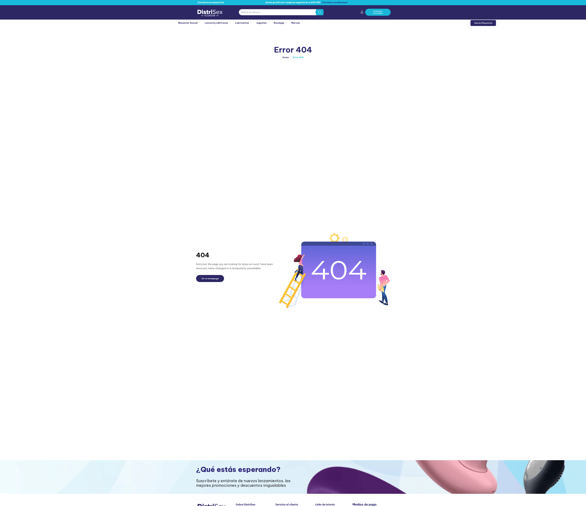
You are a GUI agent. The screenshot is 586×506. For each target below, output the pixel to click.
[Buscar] (320, 12)
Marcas (295, 23)
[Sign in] (362, 12)
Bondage (279, 23)
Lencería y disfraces (216, 23)
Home (285, 57)
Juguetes (261, 23)
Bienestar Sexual (188, 23)
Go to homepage (210, 278)
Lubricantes (242, 23)
